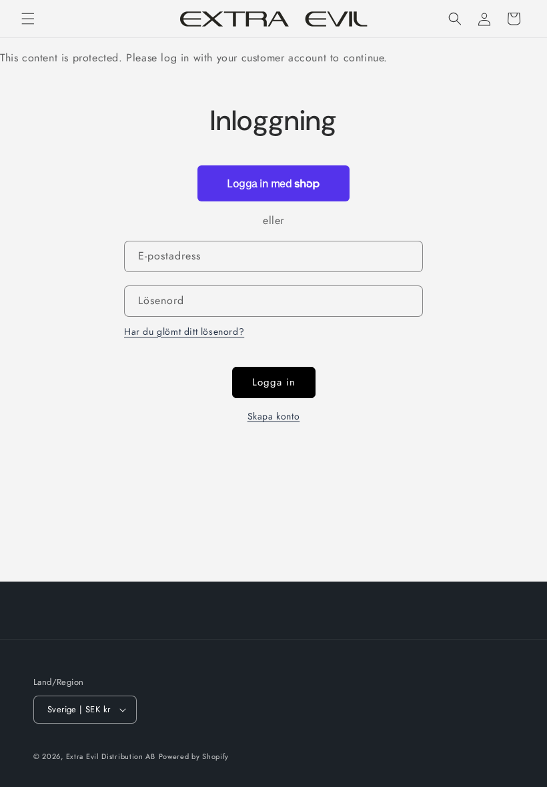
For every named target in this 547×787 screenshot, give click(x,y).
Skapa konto (273, 416)
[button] (28, 18)
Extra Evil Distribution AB (110, 756)
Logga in (274, 382)
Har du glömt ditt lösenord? (184, 331)
